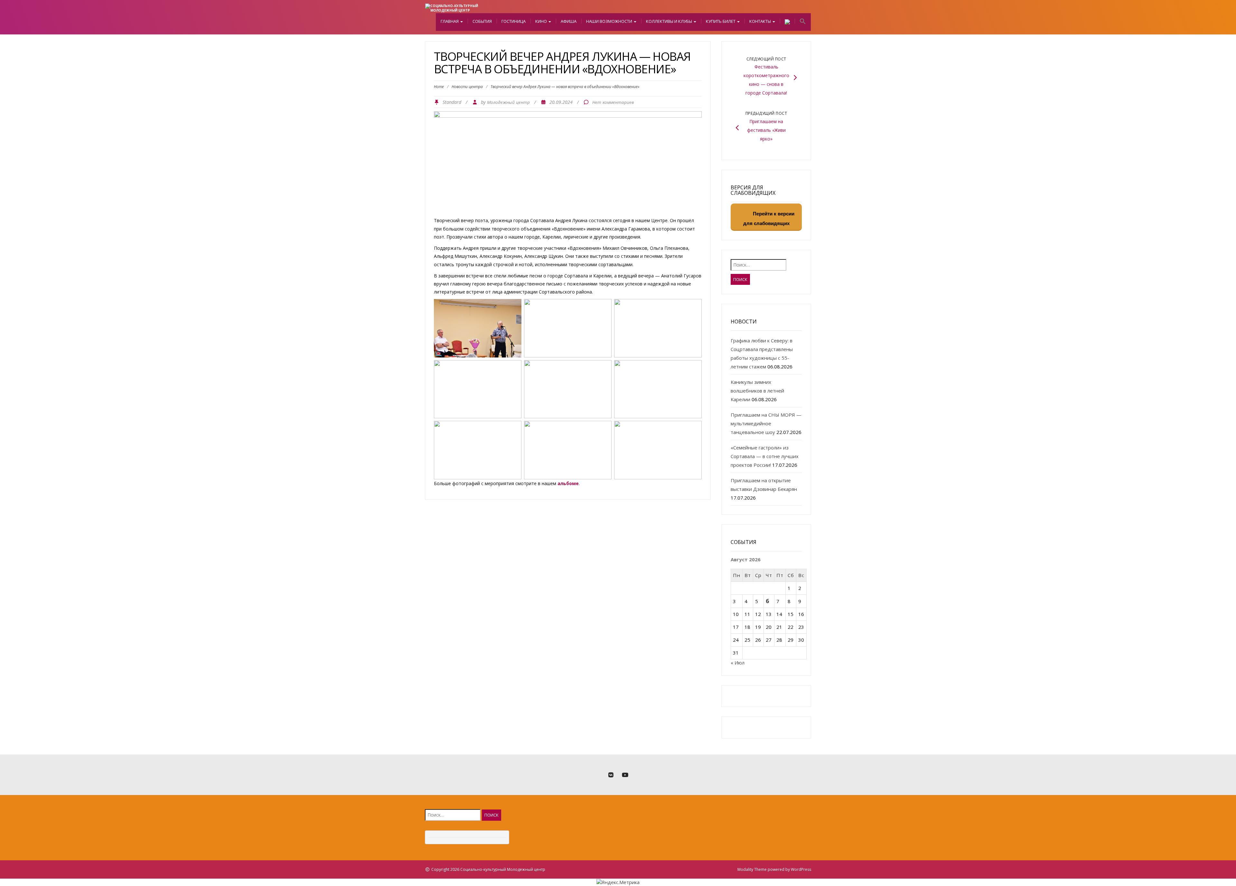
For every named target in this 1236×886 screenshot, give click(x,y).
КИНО (541, 21)
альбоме (568, 483)
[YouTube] (625, 775)
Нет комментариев (613, 102)
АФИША (568, 21)
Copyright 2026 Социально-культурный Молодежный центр (488, 869)
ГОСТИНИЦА (513, 21)
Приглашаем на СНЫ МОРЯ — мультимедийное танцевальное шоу (766, 423)
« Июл (737, 662)
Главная (450, 21)
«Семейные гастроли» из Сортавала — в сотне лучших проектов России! (765, 456)
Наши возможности (609, 21)
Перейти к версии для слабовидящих (768, 218)
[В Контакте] (610, 775)
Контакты (760, 21)
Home (439, 86)
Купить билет (721, 21)
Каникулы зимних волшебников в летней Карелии (757, 390)
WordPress (801, 869)
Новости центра (467, 86)
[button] (803, 22)
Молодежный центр (508, 102)
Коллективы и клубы (669, 21)
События (482, 21)
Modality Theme (752, 869)
